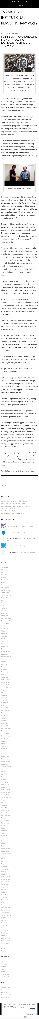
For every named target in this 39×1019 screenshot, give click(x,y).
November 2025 (5, 590)
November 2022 (5, 682)
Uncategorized (5, 974)
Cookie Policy (32, 1008)
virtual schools (5, 977)
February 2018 (5, 810)
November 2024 (6, 621)
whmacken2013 (11, 526)
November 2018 (5, 792)
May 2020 (4, 746)
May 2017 (3, 833)
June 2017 (4, 830)
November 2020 (6, 731)
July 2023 (3, 662)
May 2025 (4, 605)
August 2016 (4, 856)
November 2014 (5, 910)
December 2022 (5, 679)
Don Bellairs (10, 546)
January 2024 (4, 646)
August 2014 (4, 917)
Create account (5, 987)
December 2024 (6, 618)
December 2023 (5, 649)
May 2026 (4, 574)
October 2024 (5, 623)
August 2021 (4, 715)
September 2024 (6, 626)
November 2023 (5, 651)
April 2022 (4, 700)
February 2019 (5, 784)
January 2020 (5, 756)
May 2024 (4, 636)
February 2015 (5, 902)
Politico (4, 423)
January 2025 (4, 615)
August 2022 (4, 690)
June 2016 (4, 861)
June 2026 (4, 572)
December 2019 (6, 759)
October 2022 (5, 685)
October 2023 (5, 654)
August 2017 (4, 825)
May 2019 (4, 777)
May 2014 (4, 925)
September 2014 (6, 915)
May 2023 (4, 667)
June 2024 (4, 633)
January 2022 (4, 708)
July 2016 (3, 859)
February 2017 (5, 841)
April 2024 (4, 639)
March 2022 (4, 702)
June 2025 (4, 603)
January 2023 (4, 677)
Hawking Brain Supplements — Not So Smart (14, 501)
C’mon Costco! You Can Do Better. (10, 511)
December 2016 (6, 846)
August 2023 (4, 659)
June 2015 (4, 892)
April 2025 (4, 608)
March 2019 (4, 782)
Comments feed (6, 995)
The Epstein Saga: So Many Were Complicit (13, 513)
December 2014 (6, 907)
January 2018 (4, 813)
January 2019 (4, 787)
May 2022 (4, 697)
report (12, 206)
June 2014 (4, 923)
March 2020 (4, 751)
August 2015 (4, 887)
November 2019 (5, 761)
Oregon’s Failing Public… (23, 546)
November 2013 (5, 941)
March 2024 (4, 641)
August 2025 (4, 598)
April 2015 (4, 897)
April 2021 (4, 718)
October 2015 (5, 882)
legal (2, 969)
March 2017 (4, 838)
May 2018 (4, 807)
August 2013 (4, 948)
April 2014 (4, 928)
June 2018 (4, 805)
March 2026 (4, 580)
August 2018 (4, 800)
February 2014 (5, 933)
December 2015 (5, 876)
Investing (3, 966)
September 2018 (6, 797)
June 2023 (4, 664)
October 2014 (5, 912)
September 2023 (6, 656)
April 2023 (4, 669)
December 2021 (5, 710)
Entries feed (4, 992)
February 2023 (5, 674)
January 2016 (4, 874)
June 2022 (4, 695)
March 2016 (4, 869)
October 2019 (5, 764)
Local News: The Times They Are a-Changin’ (13, 503)
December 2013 (5, 938)
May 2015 (3, 894)
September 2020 (6, 736)
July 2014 (3, 920)
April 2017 (4, 836)
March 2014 (4, 930)
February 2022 (5, 705)
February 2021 (5, 723)
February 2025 (5, 613)
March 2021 (4, 720)
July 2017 (3, 828)
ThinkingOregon (19, 2)
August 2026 (4, 567)
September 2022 (6, 687)
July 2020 (3, 741)
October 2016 (5, 851)
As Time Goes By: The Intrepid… (28, 552)
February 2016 (5, 871)
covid (2, 961)
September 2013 (6, 946)
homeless (4, 964)
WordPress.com (5, 997)
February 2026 (5, 582)
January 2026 (4, 585)
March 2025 (4, 610)
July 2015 (3, 889)
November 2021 (5, 713)
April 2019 (4, 779)
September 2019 (6, 766)
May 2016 (4, 864)
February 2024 (5, 644)
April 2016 (4, 866)
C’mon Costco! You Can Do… (26, 526)
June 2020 (4, 743)
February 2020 (5, 754)
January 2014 (4, 935)
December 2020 (6, 728)
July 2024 (3, 631)
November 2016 (5, 848)
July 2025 (3, 600)
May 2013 (3, 951)
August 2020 (4, 738)
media (3, 971)
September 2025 (6, 595)
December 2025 (5, 587)
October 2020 (5, 733)
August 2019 (4, 769)
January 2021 (4, 726)
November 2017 (5, 818)
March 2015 (4, 900)
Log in (3, 990)
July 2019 (3, 772)
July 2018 (3, 802)
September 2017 (6, 823)
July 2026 (3, 569)
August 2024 (4, 628)
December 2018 (6, 789)
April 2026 (4, 577)
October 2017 (5, 820)
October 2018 (5, 795)
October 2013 (5, 943)
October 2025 (5, 592)
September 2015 (6, 884)
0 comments (14, 33)
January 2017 (4, 843)
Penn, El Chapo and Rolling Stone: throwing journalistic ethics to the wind (19, 41)
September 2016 (6, 854)
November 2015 (5, 879)
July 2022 (3, 692)
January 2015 (4, 905)
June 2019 (4, 774)
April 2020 (4, 749)
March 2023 (4, 672)
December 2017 (5, 815)
